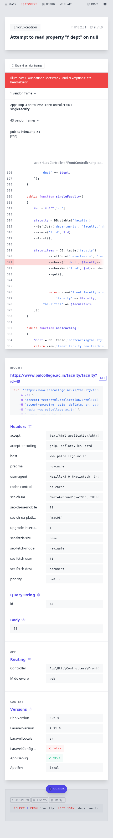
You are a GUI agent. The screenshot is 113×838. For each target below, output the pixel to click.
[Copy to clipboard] (97, 390)
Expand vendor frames (29, 65)
